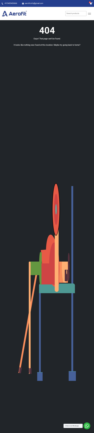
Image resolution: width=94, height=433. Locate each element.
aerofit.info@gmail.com (34, 3)
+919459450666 (10, 3)
